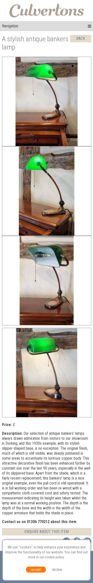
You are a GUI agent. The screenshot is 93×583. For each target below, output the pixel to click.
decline (57, 569)
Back (80, 38)
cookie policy (54, 557)
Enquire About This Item (46, 531)
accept (36, 569)
